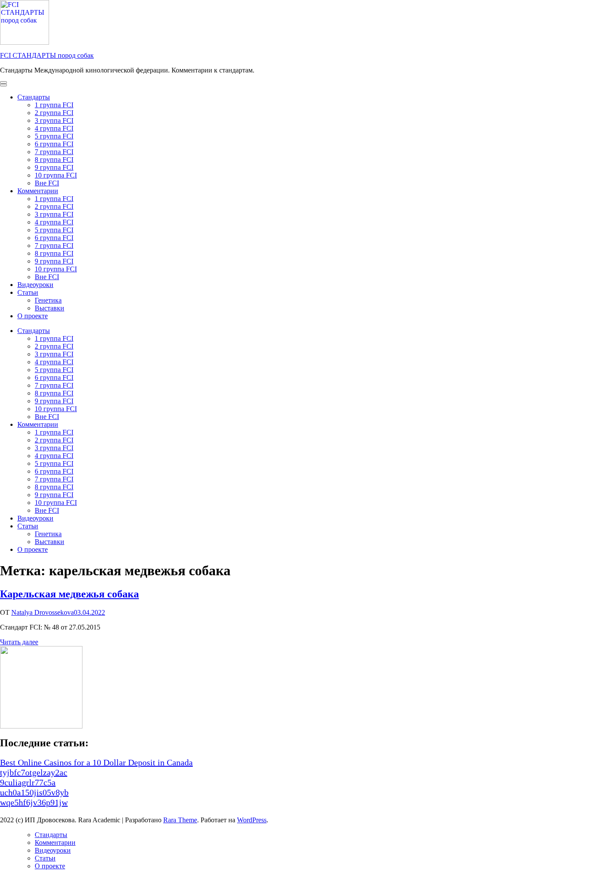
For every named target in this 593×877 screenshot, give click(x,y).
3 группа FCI (54, 120)
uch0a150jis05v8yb (34, 792)
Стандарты (33, 97)
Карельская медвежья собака (69, 594)
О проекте (32, 316)
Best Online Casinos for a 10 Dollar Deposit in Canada (96, 762)
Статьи (27, 292)
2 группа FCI (54, 112)
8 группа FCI (54, 159)
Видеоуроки (35, 284)
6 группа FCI (54, 144)
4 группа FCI (54, 128)
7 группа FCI (54, 151)
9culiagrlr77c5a (28, 782)
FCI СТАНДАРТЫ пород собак (47, 55)
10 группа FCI (56, 175)
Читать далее (19, 642)
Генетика (48, 300)
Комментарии (37, 191)
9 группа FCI (54, 167)
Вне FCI (47, 183)
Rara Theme (180, 820)
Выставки (49, 308)
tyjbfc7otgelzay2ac (33, 772)
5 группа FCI (54, 136)
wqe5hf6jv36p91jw (34, 802)
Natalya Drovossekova (42, 612)
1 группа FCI (54, 105)
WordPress (252, 820)
